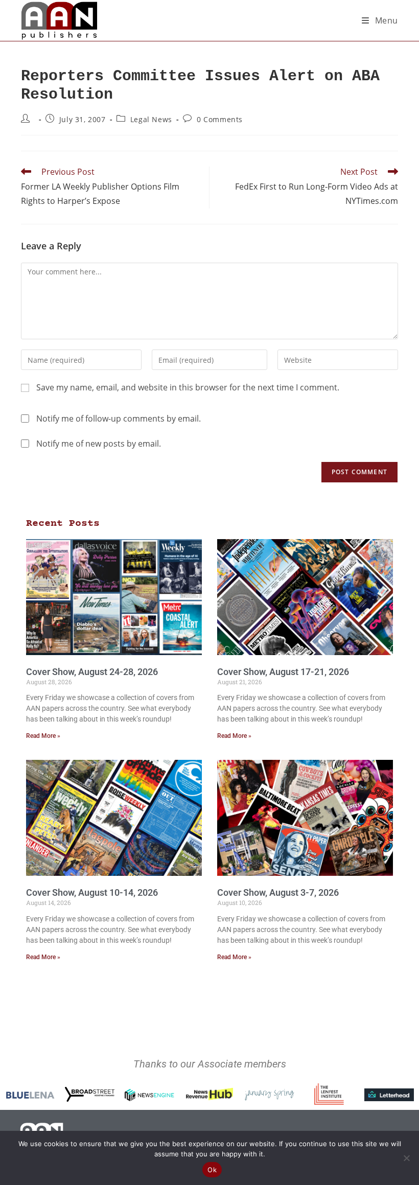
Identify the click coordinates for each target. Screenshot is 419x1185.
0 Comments (220, 119)
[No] (406, 1158)
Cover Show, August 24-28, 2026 (92, 671)
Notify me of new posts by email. (98, 443)
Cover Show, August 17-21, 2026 (283, 671)
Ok (212, 1170)
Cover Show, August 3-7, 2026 (278, 892)
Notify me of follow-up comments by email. (118, 418)
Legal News (151, 119)
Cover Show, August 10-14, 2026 (92, 892)
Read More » (43, 735)
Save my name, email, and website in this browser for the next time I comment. (187, 387)
